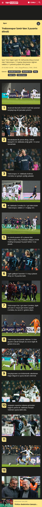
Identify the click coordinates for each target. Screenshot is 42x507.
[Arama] (39, 2)
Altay (35, 72)
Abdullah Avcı (27, 72)
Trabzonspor (21, 75)
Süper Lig (12, 75)
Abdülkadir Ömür (14, 72)
